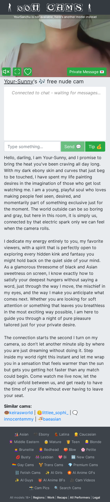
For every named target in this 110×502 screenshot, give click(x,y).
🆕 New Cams (83, 457)
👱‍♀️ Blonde (93, 442)
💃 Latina (61, 434)
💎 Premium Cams (83, 465)
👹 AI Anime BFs (51, 480)
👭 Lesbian (44, 457)
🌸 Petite (88, 449)
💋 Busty (23, 457)
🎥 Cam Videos (82, 480)
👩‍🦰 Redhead (49, 449)
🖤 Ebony (41, 434)
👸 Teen (73, 442)
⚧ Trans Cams (51, 465)
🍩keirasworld (18, 412)
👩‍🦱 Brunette (24, 449)
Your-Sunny (18, 81)
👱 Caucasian (85, 434)
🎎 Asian (21, 434)
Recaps (62, 497)
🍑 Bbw (70, 449)
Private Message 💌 (86, 71)
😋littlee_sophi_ (52, 412)
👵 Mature (52, 442)
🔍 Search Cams (67, 488)
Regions (39, 497)
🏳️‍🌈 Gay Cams (23, 465)
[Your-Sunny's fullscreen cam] (17, 72)
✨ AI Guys (24, 480)
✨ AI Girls (53, 472)
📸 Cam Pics (39, 488)
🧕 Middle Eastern (24, 442)
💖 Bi (62, 457)
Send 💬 (72, 146)
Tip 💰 (95, 146)
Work (50, 497)
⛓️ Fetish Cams (28, 472)
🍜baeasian (49, 419)
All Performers (80, 497)
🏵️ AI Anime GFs (81, 472)
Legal (96, 497)
